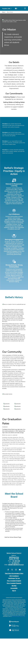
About (3, 12)
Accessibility (14, 588)
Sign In (14, 590)
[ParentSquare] (14, 621)
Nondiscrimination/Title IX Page (18, 616)
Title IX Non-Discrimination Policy (14, 573)
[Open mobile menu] (25, 8)
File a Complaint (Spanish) (14, 583)
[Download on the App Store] (14, 630)
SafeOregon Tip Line (14, 578)
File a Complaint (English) (14, 581)
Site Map (14, 585)
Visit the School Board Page (12, 537)
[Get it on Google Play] (14, 625)
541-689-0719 (15, 563)
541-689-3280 (16, 561)
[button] (7, 8)
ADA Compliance (14, 576)
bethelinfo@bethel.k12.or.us (16, 564)
